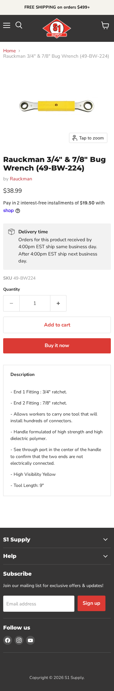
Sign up (91, 603)
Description (22, 374)
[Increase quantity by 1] (58, 303)
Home (9, 51)
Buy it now (57, 345)
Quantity (11, 289)
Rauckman (21, 179)
